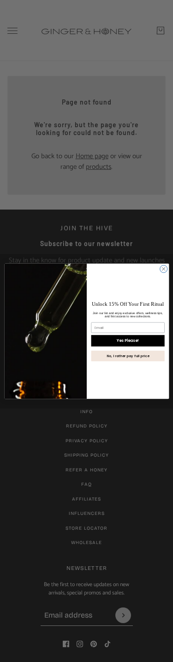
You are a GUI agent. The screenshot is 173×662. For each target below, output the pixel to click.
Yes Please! (128, 340)
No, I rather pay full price (128, 356)
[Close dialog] (163, 268)
